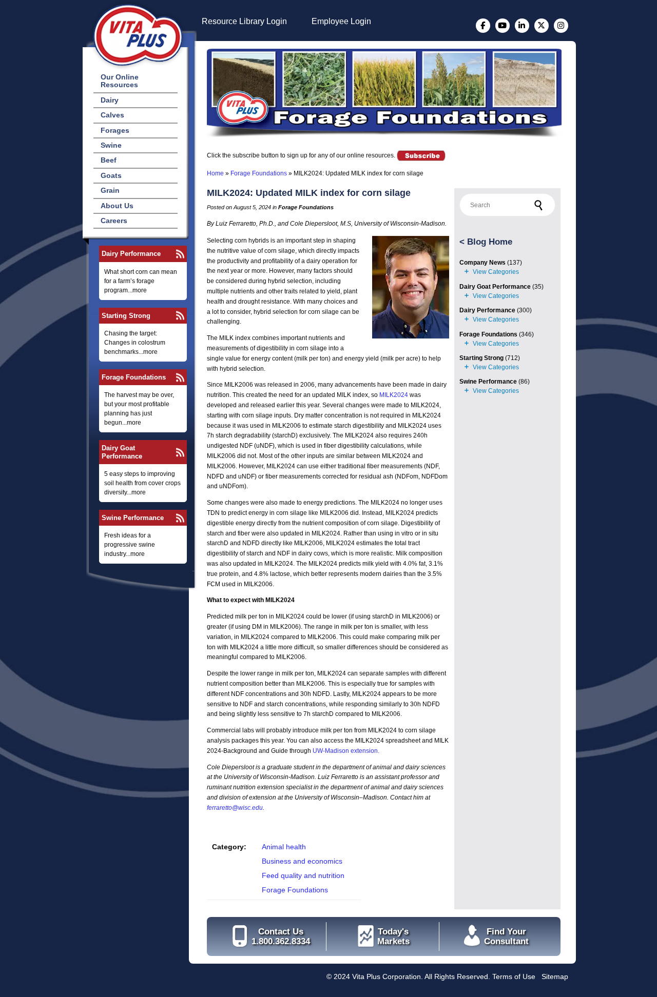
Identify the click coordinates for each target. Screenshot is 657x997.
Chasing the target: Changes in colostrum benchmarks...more (134, 342)
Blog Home (489, 242)
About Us (117, 206)
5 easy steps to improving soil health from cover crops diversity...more (142, 483)
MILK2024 (393, 394)
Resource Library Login (244, 21)
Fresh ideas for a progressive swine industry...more (129, 544)
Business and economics (302, 861)
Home (215, 173)
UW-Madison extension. (346, 750)
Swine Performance (133, 518)
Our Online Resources (120, 81)
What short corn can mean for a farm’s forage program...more (140, 281)
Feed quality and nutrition (303, 875)
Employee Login (341, 21)
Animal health (284, 847)
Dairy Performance (131, 253)
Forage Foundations (134, 377)
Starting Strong (126, 316)
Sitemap (555, 976)
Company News (482, 262)
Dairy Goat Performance (122, 452)
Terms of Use (513, 976)
